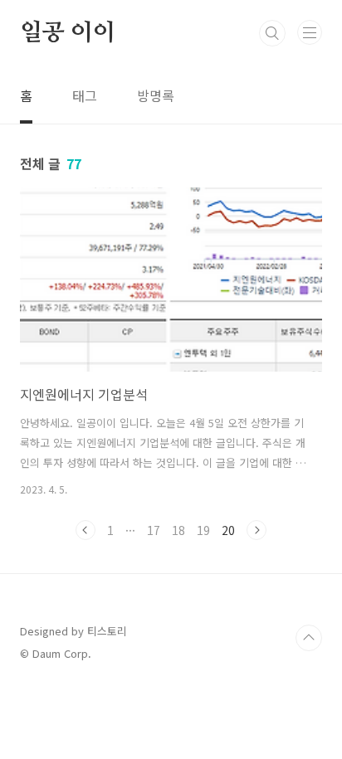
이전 (85, 530)
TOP (309, 638)
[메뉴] (309, 32)
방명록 (155, 95)
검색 (272, 33)
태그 (84, 95)
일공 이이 (67, 33)
